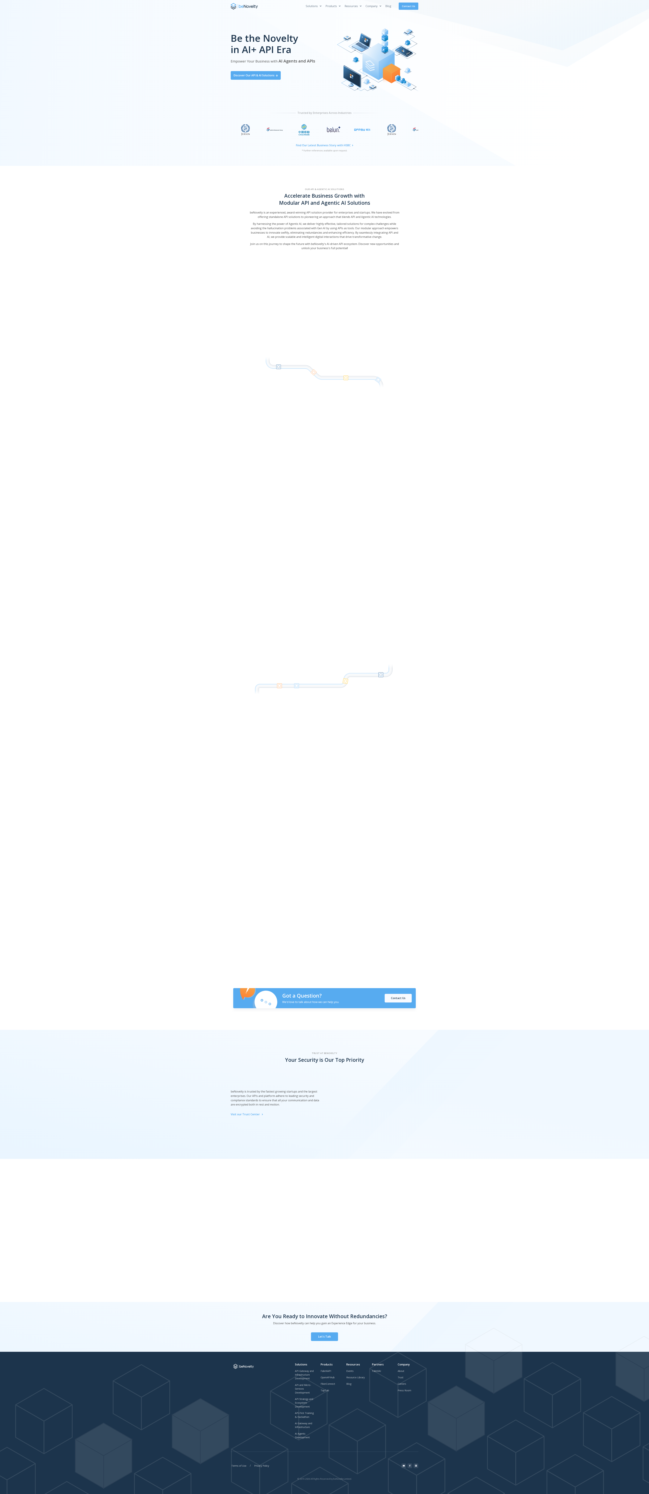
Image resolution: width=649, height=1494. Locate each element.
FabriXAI (376, 1371)
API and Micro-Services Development (303, 1388)
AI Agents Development (302, 1435)
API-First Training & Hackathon (304, 1414)
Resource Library (355, 1377)
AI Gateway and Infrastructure (303, 1425)
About (401, 1371)
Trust (400, 1377)
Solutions (312, 6)
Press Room (404, 1390)
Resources (351, 6)
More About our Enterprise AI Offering (345, 827)
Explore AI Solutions (359, 361)
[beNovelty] (244, 6)
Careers (402, 1383)
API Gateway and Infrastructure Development (304, 1374)
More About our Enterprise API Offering (346, 519)
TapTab (325, 1390)
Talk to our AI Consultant (294, 827)
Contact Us (408, 6)
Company (372, 6)
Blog (388, 6)
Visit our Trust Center (245, 1114)
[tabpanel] (310, 1250)
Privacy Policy (261, 1465)
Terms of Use (238, 1465)
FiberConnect (328, 1383)
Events (350, 1371)
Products (332, 6)
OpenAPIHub (328, 1377)
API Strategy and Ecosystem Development (304, 1402)
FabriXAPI (326, 1371)
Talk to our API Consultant (294, 519)
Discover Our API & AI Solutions (254, 75)
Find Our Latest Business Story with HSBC (323, 145)
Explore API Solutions (286, 361)
